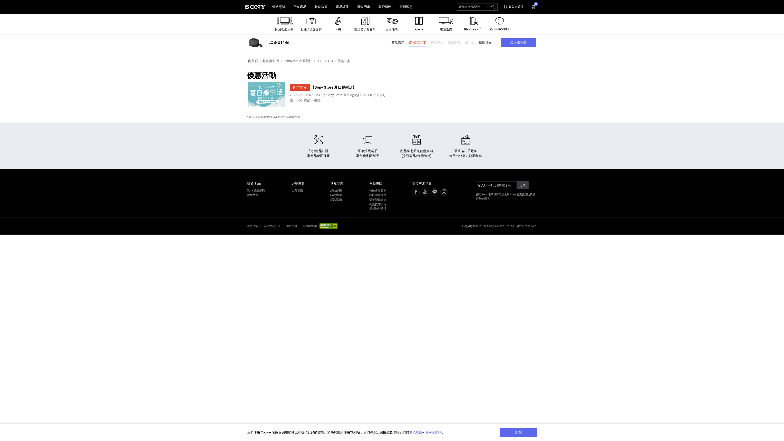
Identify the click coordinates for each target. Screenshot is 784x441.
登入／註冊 (516, 7)
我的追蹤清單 (377, 195)
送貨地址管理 (377, 208)
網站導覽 (278, 7)
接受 (518, 432)
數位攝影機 (271, 61)
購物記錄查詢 (377, 199)
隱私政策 (415, 432)
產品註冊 (342, 7)
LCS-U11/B (325, 61)
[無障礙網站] (328, 226)
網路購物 (336, 199)
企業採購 (297, 190)
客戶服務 (384, 7)
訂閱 (523, 185)
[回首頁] (255, 7)
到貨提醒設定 (377, 204)
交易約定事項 (272, 226)
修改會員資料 (377, 190)
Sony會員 (336, 195)
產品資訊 (397, 43)
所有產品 (299, 7)
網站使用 (336, 190)
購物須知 (485, 43)
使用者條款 (433, 432)
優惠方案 (419, 43)
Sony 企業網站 (256, 190)
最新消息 (406, 7)
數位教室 (321, 7)
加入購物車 (518, 43)
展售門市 (363, 7)
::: (5, 7)
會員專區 (375, 184)
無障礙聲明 (310, 226)
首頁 (255, 61)
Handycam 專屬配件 (297, 61)
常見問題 (336, 184)
